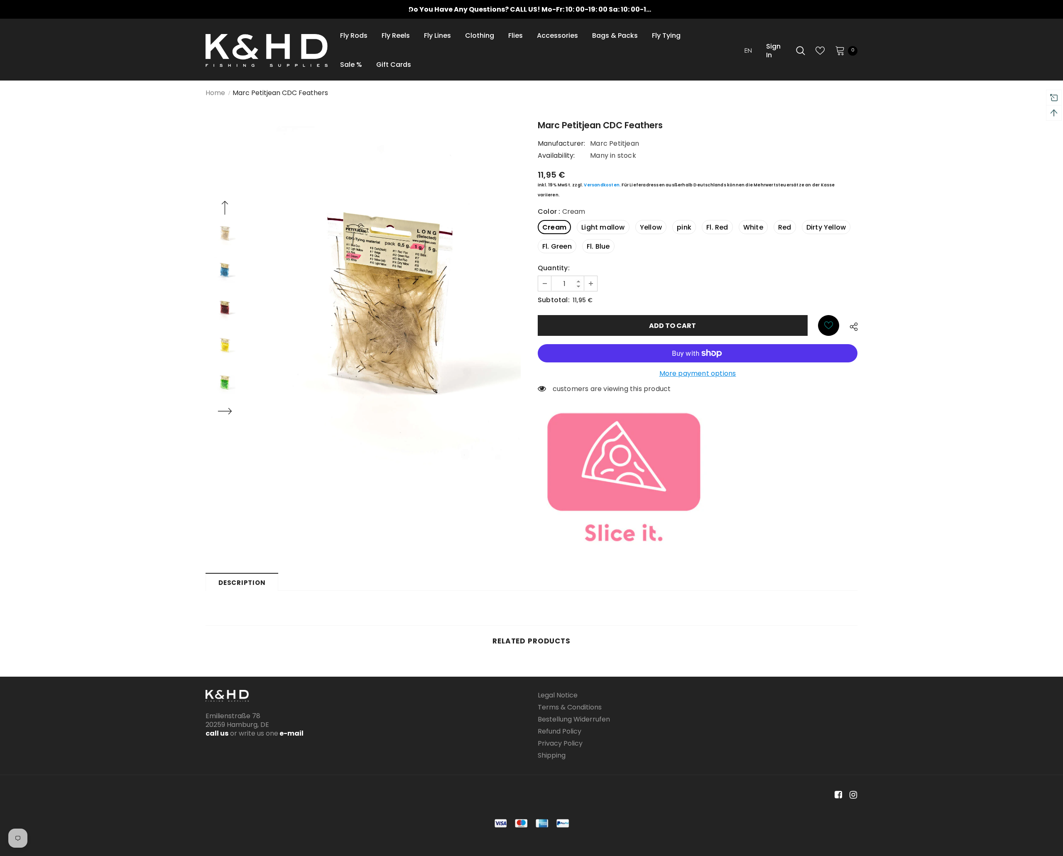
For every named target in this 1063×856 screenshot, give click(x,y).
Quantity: (554, 268)
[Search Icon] (800, 50)
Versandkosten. (602, 185)
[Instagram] (852, 795)
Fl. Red (717, 227)
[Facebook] (837, 795)
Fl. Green (557, 246)
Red (784, 227)
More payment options (697, 373)
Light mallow (603, 227)
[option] (531, 9)
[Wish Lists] (828, 325)
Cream (554, 227)
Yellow (651, 227)
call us (217, 733)
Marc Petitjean (614, 143)
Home (215, 93)
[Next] (224, 412)
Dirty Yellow (826, 227)
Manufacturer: (561, 143)
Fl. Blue (598, 246)
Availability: (556, 155)
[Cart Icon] (840, 50)
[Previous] (224, 209)
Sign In (773, 50)
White (753, 227)
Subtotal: (554, 300)
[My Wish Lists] (820, 50)
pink (684, 227)
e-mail (291, 733)
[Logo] (267, 50)
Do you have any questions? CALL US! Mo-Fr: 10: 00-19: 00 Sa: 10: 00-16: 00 (536, 9)
